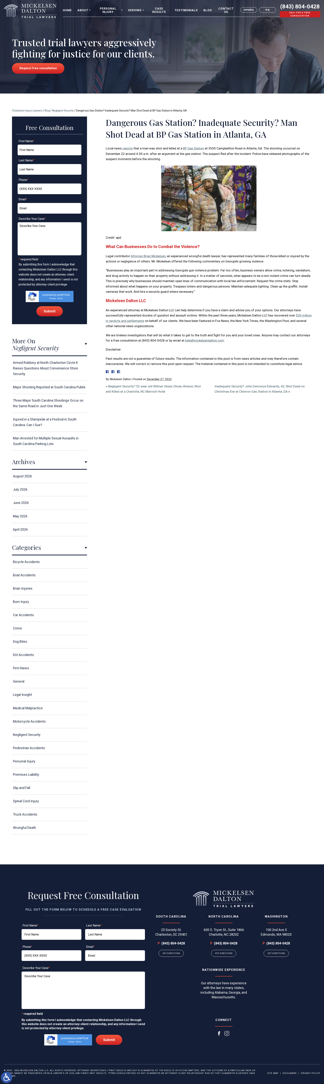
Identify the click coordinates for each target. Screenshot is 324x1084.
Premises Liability (26, 774)
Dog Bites (20, 641)
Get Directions (171, 953)
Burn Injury (21, 602)
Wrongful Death (24, 828)
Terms (60, 298)
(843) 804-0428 (300, 6)
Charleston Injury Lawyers (27, 110)
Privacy (53, 298)
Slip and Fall (21, 788)
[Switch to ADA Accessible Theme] (6, 1077)
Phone (23, 180)
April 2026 (20, 529)
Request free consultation (38, 68)
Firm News (21, 668)
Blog (47, 110)
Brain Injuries (22, 588)
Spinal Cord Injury (26, 801)
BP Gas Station (193, 148)
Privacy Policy (310, 1073)
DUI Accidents (23, 655)
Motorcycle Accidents (29, 721)
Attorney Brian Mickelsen (148, 256)
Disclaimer (290, 1073)
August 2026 (22, 476)
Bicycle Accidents (26, 562)
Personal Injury (24, 761)
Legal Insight (22, 695)
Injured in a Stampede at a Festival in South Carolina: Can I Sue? (44, 422)
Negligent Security (63, 110)
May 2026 (20, 516)
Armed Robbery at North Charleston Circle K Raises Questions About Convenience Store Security (45, 368)
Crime (17, 628)
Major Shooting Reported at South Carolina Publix (49, 387)
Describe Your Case (32, 219)
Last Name (26, 160)
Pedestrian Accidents (29, 748)
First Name (26, 141)
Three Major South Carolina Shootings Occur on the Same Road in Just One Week (48, 403)
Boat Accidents (24, 575)
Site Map (272, 1073)
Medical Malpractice (28, 708)
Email (23, 199)
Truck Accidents (25, 814)
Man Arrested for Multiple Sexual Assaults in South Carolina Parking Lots (46, 441)
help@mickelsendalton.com (204, 340)
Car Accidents (23, 615)
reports (127, 148)
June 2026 (21, 503)
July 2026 (20, 489)
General (18, 681)
